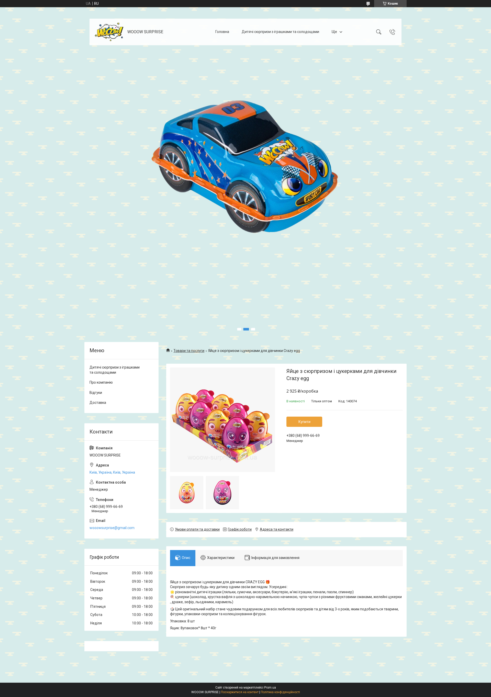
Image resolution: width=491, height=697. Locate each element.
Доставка (98, 403)
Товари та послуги (188, 351)
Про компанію (101, 382)
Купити (304, 422)
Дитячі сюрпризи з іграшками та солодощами (280, 32)
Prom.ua (270, 687)
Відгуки (96, 393)
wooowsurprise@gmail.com (112, 528)
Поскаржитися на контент (240, 692)
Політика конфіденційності (280, 692)
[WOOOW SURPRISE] (109, 31)
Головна (222, 32)
